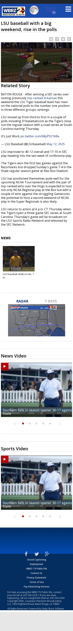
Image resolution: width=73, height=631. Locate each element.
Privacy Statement (36, 577)
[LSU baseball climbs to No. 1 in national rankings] (19, 258)
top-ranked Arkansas (42, 98)
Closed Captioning (36, 559)
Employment (36, 564)
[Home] (14, 11)
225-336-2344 (57, 598)
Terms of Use (36, 582)
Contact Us (36, 573)
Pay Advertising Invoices (36, 586)
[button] (36, 62)
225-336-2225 (30, 595)
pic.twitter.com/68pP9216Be (39, 136)
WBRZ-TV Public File (36, 568)
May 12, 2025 (55, 144)
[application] (36, 62)
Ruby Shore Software (53, 608)
